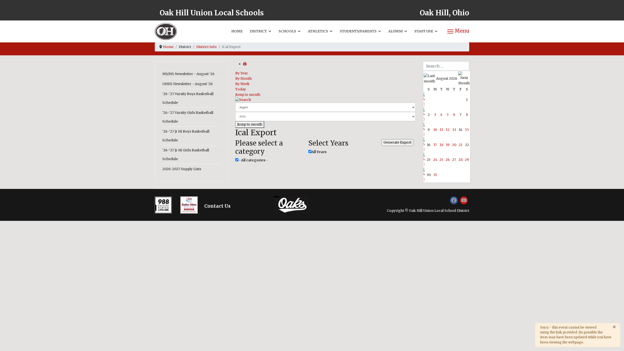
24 (435, 159)
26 (448, 159)
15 (467, 129)
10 (435, 129)
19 (447, 145)
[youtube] (464, 200)
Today (240, 89)
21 (460, 145)
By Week (242, 84)
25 (441, 159)
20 (454, 145)
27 (454, 159)
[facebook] (454, 200)
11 (441, 129)
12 (447, 129)
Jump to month (247, 94)
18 (441, 145)
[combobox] (446, 66)
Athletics (318, 31)
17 (435, 145)
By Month (243, 78)
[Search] (325, 100)
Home (237, 31)
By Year (241, 73)
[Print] (244, 64)
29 (467, 159)
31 (435, 175)
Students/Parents (358, 31)
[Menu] (458, 31)
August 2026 (446, 78)
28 (460, 159)
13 (454, 129)
